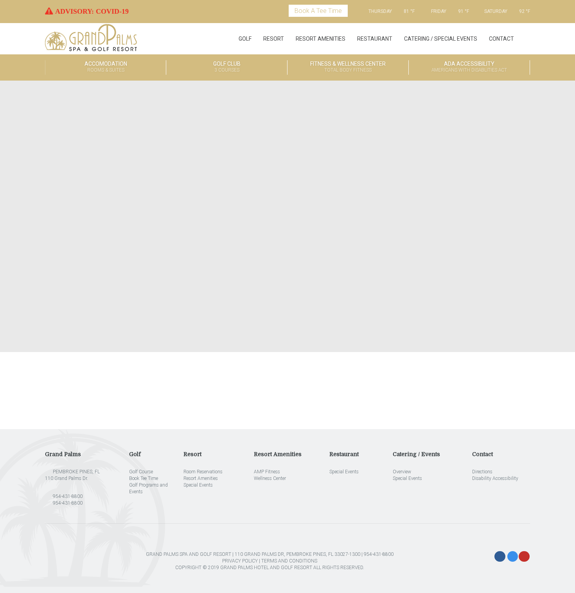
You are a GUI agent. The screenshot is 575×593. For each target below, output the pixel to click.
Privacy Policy (240, 561)
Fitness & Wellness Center (348, 67)
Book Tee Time (143, 478)
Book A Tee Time (318, 10)
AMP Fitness (267, 471)
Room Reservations (203, 471)
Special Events (198, 485)
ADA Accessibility (469, 67)
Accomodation (105, 67)
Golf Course (141, 471)
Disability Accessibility (495, 478)
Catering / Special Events (440, 39)
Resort (273, 39)
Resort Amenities (320, 39)
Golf (245, 39)
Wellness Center (270, 478)
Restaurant (374, 39)
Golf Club (227, 67)
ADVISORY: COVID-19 (92, 11)
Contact (501, 39)
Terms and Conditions (289, 561)
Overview (402, 471)
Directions (482, 471)
